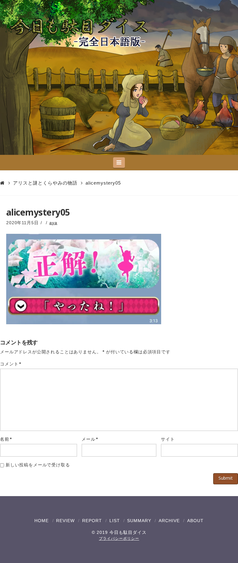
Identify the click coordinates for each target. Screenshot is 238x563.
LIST (114, 520)
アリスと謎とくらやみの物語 (45, 182)
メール (90, 439)
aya (53, 222)
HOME (41, 520)
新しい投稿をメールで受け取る (38, 464)
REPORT (92, 520)
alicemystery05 (103, 182)
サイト (168, 439)
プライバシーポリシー (119, 538)
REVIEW (65, 520)
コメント (10, 363)
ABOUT (195, 520)
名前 (6, 439)
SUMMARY (139, 520)
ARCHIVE (169, 520)
